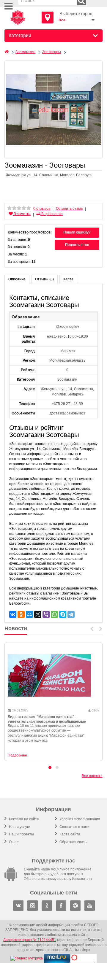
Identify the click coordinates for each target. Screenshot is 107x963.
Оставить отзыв (69, 208)
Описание (17, 279)
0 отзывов (41, 208)
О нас (13, 842)
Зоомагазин (25, 52)
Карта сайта (69, 834)
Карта (68, 279)
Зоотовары (51, 52)
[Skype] (62, 614)
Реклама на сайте (23, 819)
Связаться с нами (74, 827)
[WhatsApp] (54, 614)
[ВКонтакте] (12, 614)
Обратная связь (72, 842)
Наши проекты (21, 834)
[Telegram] (71, 614)
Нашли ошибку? (77, 232)
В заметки (22, 214)
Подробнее (17, 755)
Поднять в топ (77, 245)
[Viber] (46, 614)
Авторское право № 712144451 (29, 940)
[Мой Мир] (29, 614)
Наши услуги (19, 827)
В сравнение (51, 214)
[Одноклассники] (21, 614)
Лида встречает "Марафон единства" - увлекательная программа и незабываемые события (47, 722)
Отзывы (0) (44, 279)
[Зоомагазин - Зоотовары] (53, 109)
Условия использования (79, 819)
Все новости (92, 776)
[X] (37, 614)
